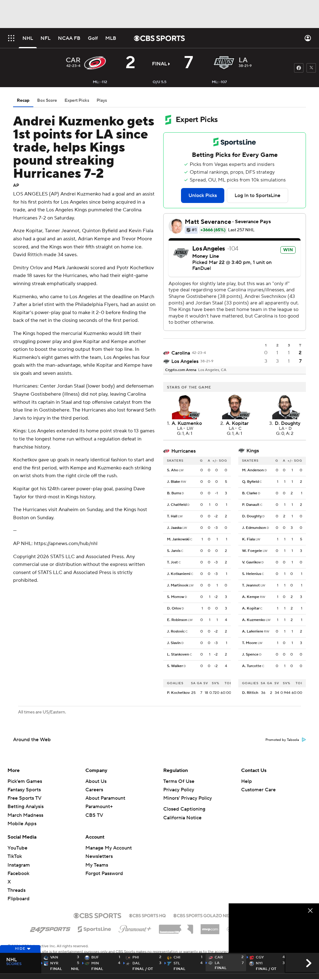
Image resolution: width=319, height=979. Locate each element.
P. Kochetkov (178, 692)
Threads (16, 890)
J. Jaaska (174, 527)
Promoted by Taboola (282, 740)
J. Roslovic (176, 631)
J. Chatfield (177, 504)
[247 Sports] (50, 928)
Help (246, 781)
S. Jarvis (173, 550)
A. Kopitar (250, 608)
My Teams (96, 865)
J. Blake (173, 481)
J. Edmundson (254, 527)
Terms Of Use (178, 781)
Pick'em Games (24, 781)
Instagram (18, 865)
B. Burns (174, 493)
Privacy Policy (178, 790)
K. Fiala (248, 539)
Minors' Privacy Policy (187, 798)
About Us (96, 781)
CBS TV (94, 815)
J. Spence (250, 654)
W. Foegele (252, 550)
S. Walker (175, 666)
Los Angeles (184, 361)
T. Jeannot (251, 585)
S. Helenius (251, 574)
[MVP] (210, 927)
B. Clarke (249, 493)
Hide (20, 948)
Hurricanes (183, 451)
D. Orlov (174, 608)
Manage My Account (108, 848)
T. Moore (249, 643)
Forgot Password (104, 873)
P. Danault (250, 504)
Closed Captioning (184, 809)
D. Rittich (250, 692)
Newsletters (99, 856)
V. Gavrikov (251, 562)
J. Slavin (174, 643)
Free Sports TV (24, 798)
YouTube (17, 848)
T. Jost (172, 562)
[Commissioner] (176, 927)
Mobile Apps (21, 824)
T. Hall (172, 516)
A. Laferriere (252, 631)
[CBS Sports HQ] (147, 915)
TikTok (14, 856)
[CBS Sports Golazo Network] (209, 915)
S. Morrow (175, 597)
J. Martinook (177, 585)
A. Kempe (250, 597)
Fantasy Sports (24, 790)
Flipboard (18, 899)
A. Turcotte (251, 666)
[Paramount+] (135, 928)
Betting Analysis (25, 806)
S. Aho (172, 470)
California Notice (182, 818)
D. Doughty (252, 516)
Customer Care (258, 790)
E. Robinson (177, 620)
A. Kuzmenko (253, 620)
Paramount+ (99, 806)
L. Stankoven (178, 654)
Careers (94, 790)
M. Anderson (253, 470)
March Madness (25, 815)
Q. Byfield (250, 481)
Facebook (18, 873)
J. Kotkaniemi (178, 574)
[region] (274, 928)
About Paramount (105, 798)
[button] (11, 38)
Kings (252, 451)
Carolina (180, 353)
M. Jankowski (178, 539)
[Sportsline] (94, 928)
